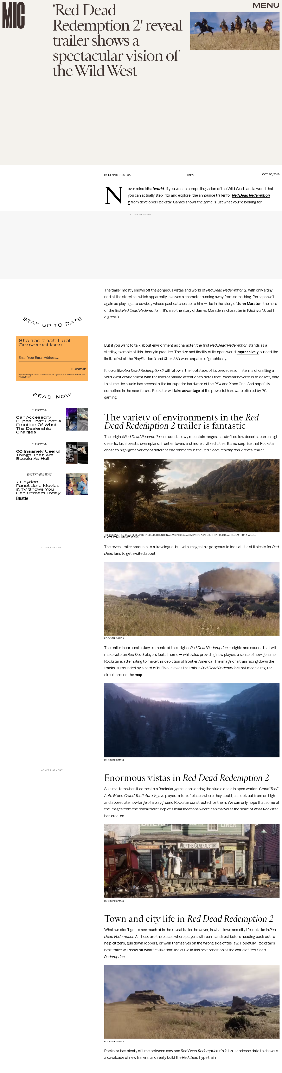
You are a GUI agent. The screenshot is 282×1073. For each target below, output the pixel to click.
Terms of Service (74, 375)
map (138, 675)
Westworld (154, 189)
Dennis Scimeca (119, 175)
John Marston (249, 304)
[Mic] (13, 15)
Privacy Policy (25, 377)
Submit (78, 369)
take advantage (187, 391)
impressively (248, 352)
